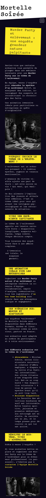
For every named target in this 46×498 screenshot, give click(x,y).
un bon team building (20, 295)
